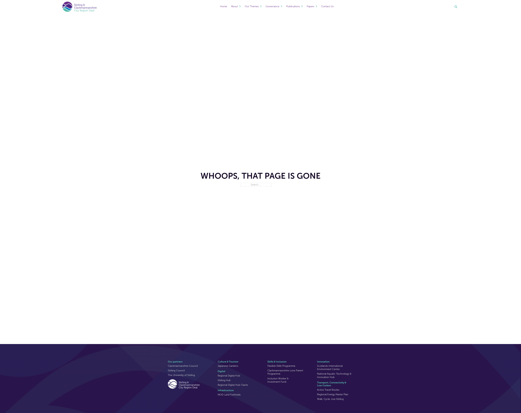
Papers (310, 6)
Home (223, 6)
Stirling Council (176, 370)
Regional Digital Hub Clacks (233, 384)
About (234, 6)
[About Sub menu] (240, 6)
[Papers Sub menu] (316, 6)
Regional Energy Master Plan (332, 394)
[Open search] (456, 7)
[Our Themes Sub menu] (261, 6)
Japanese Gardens (228, 365)
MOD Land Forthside (229, 394)
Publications (293, 6)
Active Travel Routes (328, 389)
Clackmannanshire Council (183, 365)
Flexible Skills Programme (281, 365)
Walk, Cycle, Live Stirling (330, 399)
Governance (272, 6)
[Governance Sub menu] (281, 6)
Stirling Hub (224, 380)
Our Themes (252, 6)
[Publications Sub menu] (302, 6)
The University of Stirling (181, 375)
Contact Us (327, 6)
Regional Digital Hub (229, 375)
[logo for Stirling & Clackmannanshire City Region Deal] (184, 383)
